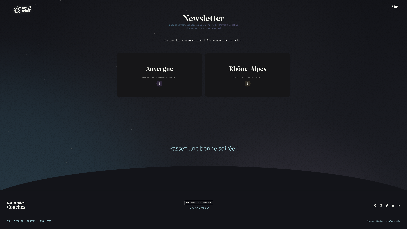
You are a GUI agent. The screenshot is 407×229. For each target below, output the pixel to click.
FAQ (8, 221)
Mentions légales (375, 221)
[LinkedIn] (399, 205)
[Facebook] (375, 205)
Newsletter (45, 221)
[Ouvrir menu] (396, 6)
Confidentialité (393, 221)
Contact (31, 221)
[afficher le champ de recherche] (400, 4)
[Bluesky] (393, 205)
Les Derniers (16, 205)
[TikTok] (387, 205)
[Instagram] (381, 205)
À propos (18, 221)
